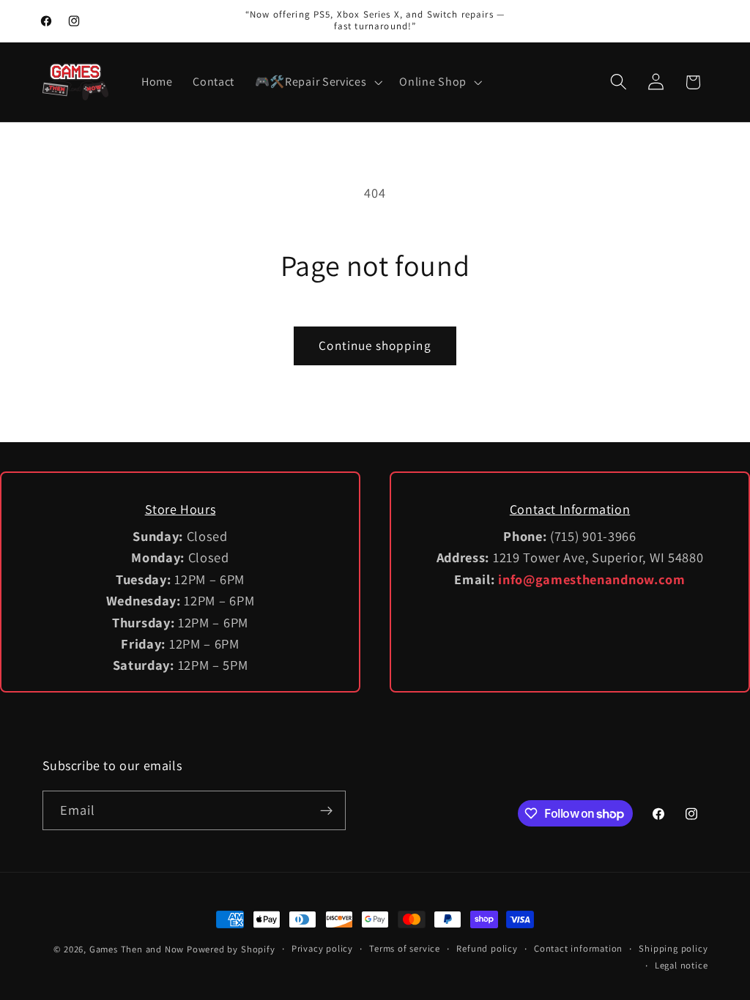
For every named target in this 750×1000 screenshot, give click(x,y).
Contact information (578, 948)
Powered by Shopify (231, 949)
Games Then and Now (137, 949)
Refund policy (486, 948)
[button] (317, 82)
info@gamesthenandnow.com (592, 579)
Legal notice (681, 965)
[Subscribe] (326, 810)
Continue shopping (375, 345)
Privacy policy (322, 948)
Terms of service (404, 948)
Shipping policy (673, 948)
